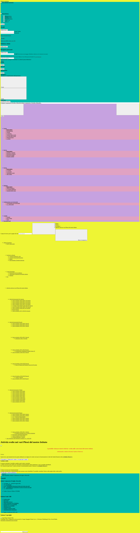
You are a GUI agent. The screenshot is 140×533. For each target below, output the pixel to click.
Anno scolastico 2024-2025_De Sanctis (21, 301)
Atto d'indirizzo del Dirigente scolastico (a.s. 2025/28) (18, 438)
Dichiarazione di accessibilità (10, 504)
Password (16, 33)
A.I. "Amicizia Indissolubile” (19, 416)
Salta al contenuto (5, 1)
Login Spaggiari (38, 56)
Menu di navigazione (82, 240)
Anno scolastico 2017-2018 (18, 401)
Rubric (10, 259)
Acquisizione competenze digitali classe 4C (25, 351)
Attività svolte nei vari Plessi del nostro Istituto (17, 288)
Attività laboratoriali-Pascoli (15, 322)
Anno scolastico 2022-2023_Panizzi (20, 419)
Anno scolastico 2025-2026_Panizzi (20, 414)
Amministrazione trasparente (10, 509)
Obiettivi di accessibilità (9, 505)
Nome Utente (17, 31)
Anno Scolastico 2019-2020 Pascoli (20, 363)
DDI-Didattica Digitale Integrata (16, 260)
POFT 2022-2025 (10, 244)
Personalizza (4, 459)
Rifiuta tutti (12, 459)
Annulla (2, 101)
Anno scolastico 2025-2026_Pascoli (20, 323)
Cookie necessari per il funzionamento (9, 470)
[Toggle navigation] (12, 109)
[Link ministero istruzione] (7, 2)
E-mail (15, 54)
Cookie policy (7, 499)
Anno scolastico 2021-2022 (18, 396)
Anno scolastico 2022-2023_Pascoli (20, 337)
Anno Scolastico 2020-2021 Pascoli (20, 352)
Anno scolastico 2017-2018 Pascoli (20, 378)
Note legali (6, 500)
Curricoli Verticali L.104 (15, 256)
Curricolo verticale (10, 255)
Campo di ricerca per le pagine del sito (9, 233)
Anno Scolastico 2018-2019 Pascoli (20, 376)
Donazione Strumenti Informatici (19, 434)
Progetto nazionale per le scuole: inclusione (25, 433)
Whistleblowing (7, 507)
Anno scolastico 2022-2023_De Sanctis (21, 304)
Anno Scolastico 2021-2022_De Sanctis (21, 307)
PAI (7, 276)
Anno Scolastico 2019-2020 (18, 399)
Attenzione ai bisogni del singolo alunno (18, 274)
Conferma (8, 101)
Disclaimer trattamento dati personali (9, 520)
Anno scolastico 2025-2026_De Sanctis (21, 300)
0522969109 (8, 484)
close (2, 116)
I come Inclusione (10, 271)
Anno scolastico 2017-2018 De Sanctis (21, 311)
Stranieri (11, 275)
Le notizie (57, 226)
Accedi (2, 24)
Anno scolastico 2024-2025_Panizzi (20, 415)
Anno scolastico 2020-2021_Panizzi (20, 432)
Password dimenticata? (6, 35)
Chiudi (2, 65)
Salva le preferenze (12, 472)
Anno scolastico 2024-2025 (18, 392)
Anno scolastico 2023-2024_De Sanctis (21, 303)
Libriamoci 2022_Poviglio (21, 338)
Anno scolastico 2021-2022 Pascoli (20, 349)
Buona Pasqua (15, 309)
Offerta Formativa (8, 242)
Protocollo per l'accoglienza (15, 273)
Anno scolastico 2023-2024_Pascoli (20, 326)
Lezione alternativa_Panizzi (18, 437)
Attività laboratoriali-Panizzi (16, 413)
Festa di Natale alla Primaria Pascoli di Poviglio (26, 365)
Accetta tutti (22, 459)
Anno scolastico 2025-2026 (18, 391)
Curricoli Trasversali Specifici (16, 257)
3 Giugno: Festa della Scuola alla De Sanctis (22, 305)
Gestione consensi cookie (9, 508)
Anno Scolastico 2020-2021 (18, 397)
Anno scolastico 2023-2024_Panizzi (20, 418)
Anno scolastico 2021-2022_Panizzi (20, 420)
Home (56, 223)
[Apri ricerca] (127, 109)
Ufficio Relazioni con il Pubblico (11, 503)
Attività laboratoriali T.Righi (16, 390)
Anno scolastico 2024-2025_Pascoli (20, 324)
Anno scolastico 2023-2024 (18, 393)
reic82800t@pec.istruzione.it (18, 487)
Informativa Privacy (8, 502)
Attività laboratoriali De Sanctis (16, 299)
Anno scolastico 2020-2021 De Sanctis (21, 308)
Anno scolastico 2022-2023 (18, 395)
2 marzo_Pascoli (19, 377)
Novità (56, 224)
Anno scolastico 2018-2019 (18, 400)
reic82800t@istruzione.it (18, 486)
